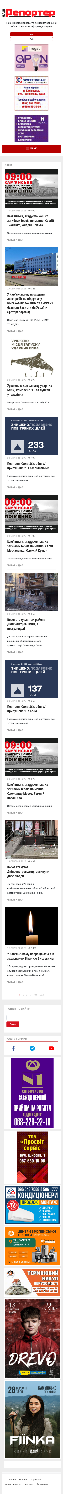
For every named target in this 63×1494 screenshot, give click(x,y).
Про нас (23, 1479)
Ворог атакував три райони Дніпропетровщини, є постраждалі (26, 624)
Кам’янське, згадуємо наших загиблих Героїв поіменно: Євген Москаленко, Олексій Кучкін (30, 546)
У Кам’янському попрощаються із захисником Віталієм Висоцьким (30, 956)
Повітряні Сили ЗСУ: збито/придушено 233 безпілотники (28, 465)
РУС (31, 39)
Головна (11, 1479)
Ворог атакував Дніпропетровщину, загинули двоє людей (28, 871)
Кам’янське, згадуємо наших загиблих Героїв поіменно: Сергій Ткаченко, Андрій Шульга (30, 220)
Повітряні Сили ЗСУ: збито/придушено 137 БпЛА (26, 708)
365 (35, 994)
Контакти (42, 1484)
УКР (31, 34)
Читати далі (15, 240)
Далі (42, 994)
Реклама (28, 1484)
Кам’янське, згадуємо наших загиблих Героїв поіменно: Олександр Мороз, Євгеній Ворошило (27, 791)
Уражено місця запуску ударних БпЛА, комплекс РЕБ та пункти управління (29, 390)
